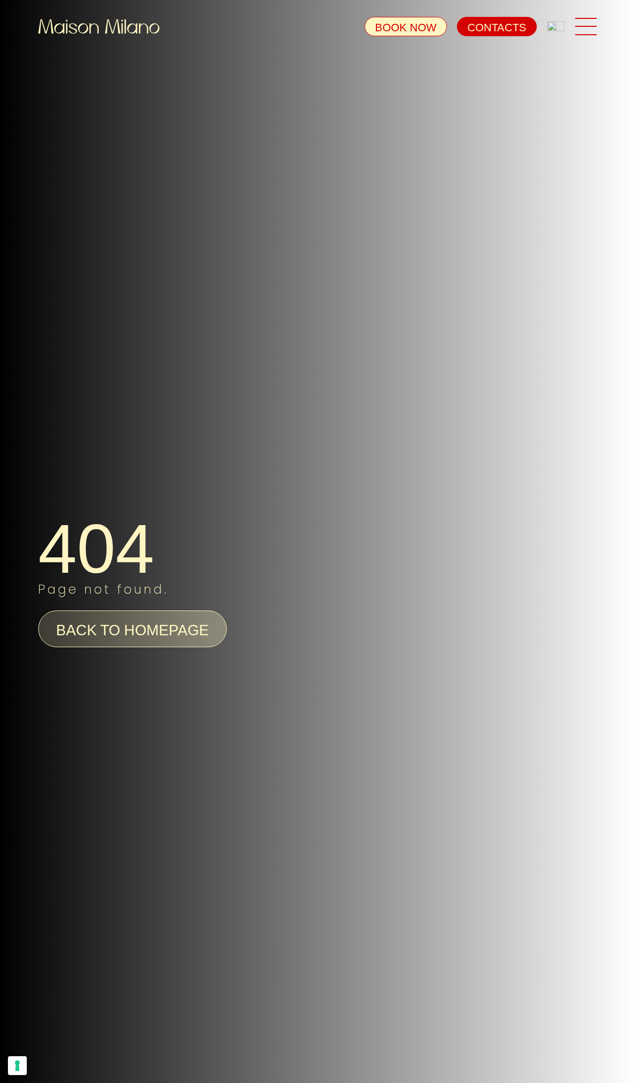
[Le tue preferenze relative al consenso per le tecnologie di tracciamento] (17, 1065)
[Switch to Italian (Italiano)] (556, 27)
